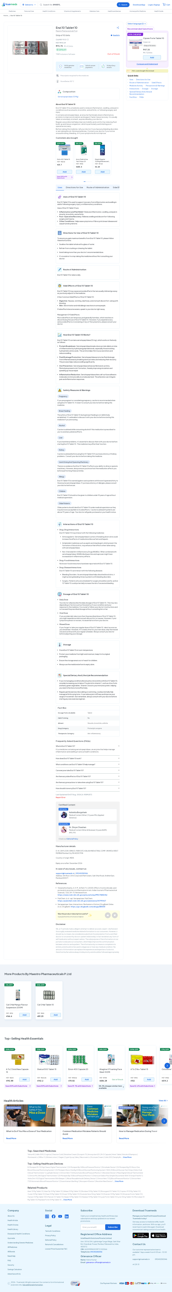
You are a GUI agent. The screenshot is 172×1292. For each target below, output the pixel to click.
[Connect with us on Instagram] (47, 1216)
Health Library (13, 1229)
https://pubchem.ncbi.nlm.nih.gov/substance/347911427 (82, 901)
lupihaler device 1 (52, 1173)
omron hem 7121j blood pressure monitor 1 (113, 1178)
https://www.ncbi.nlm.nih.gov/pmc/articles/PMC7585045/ (82, 895)
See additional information (32, 1285)
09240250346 (82, 873)
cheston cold (57, 1154)
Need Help (11, 1256)
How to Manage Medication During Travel (138, 1131)
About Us (11, 1216)
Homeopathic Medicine (138, 11)
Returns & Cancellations (54, 1244)
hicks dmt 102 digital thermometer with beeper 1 (47, 1178)
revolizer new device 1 (104, 1181)
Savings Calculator (15, 1269)
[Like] (108, 915)
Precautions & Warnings (155, 85)
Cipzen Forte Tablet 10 (153, 38)
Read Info (116, 35)
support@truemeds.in (65, 873)
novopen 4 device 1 (87, 1181)
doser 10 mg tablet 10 (70, 1194)
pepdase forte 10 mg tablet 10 (49, 1200)
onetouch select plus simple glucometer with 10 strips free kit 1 (117, 1176)
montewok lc (33, 1157)
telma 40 (31, 1154)
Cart (168, 5)
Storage (154, 89)
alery (77, 1157)
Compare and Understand (147, 64)
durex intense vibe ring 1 (69, 1181)
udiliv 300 (39, 1154)
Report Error (61, 797)
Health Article (13, 1220)
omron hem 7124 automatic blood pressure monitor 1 (81, 1173)
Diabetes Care (94, 11)
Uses (60, 187)
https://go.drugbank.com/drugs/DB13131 (88, 907)
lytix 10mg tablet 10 (125, 1197)
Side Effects (119, 187)
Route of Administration (98, 187)
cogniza (47, 1154)
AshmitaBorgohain (78, 812)
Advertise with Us (14, 1274)
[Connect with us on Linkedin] (67, 1216)
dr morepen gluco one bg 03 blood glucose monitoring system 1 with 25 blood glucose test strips (94, 1170)
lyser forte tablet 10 (109, 1197)
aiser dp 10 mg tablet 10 (53, 1191)
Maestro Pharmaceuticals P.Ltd (66, 31)
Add (65, 172)
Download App (139, 5)
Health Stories (13, 1225)
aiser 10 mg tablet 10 (35, 1191)
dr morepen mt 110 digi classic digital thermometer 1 (47, 1167)
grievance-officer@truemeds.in (98, 1262)
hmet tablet (116, 1154)
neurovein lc (85, 1157)
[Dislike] (115, 915)
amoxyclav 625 (94, 1154)
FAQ (9, 1260)
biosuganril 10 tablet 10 (110, 1191)
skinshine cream (70, 1154)
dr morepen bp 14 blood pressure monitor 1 (85, 1167)
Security (11, 1265)
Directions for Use (74, 187)
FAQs (141, 97)
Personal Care (29, 11)
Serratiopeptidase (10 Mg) (68, 97)
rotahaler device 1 (109, 1167)
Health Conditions (49, 11)
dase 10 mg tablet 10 (53, 1194)
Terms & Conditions (52, 1231)
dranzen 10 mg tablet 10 (113, 1194)
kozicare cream (97, 1157)
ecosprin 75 (82, 1154)
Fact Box (133, 97)
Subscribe (113, 1227)
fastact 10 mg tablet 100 (37, 1197)
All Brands (11, 1251)
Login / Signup (154, 5)
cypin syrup (69, 1157)
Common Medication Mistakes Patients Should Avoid (84, 1132)
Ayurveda (11, 1238)
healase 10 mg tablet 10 (91, 1197)
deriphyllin (117, 1157)
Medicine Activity (136, 85)
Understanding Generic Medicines (20, 1243)
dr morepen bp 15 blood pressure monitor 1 (75, 1176)
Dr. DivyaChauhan (77, 827)
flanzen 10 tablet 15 (55, 1197)
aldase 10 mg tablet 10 (72, 1191)
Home (6, 15)
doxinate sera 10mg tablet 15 (91, 1194)
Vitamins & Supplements (72, 11)
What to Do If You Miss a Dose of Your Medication (29, 1131)
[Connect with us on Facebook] (53, 1216)
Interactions (134, 89)
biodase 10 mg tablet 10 (91, 1191)
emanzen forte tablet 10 (132, 1194)
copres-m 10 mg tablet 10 (130, 1191)
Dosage (145, 89)
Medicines (12, 11)
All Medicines (12, 1247)
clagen (61, 1157)
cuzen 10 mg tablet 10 (36, 1194)
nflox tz (42, 1157)
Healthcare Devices (114, 11)
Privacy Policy (50, 1235)
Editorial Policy (72, 839)
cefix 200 (108, 1157)
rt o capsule (106, 1154)
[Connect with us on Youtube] (60, 1216)
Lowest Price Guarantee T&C (56, 1249)
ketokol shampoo (130, 1154)
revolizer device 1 (109, 1173)
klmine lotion (51, 1157)
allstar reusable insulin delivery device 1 (81, 1178)
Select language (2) (136, 24)
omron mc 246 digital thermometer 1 (43, 1176)
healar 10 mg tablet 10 (72, 1197)
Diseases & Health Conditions (19, 1234)
